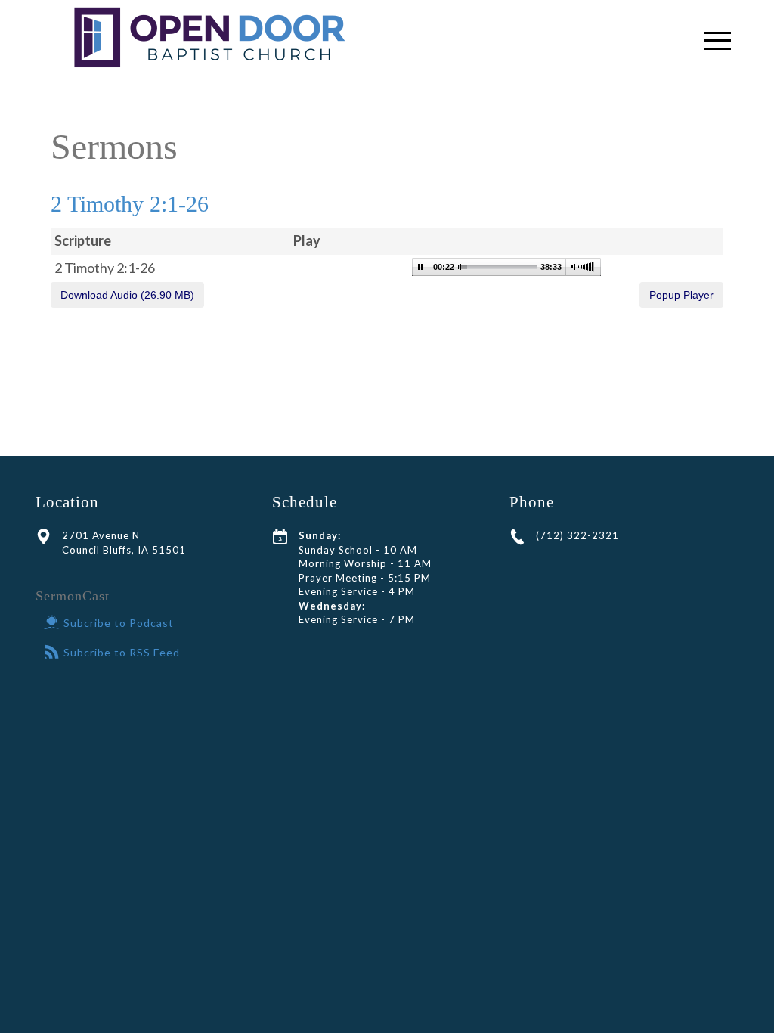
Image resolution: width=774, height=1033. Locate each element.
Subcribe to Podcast (118, 622)
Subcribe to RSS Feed (121, 652)
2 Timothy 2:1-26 (130, 203)
